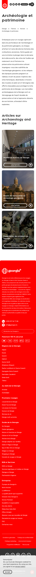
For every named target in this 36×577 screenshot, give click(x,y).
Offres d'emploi (6, 512)
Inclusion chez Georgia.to (10, 497)
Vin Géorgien (6, 426)
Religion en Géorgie (8, 451)
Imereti (4, 356)
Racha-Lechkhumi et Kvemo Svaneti (13, 368)
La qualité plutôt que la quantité (12, 494)
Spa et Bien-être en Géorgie (11, 448)
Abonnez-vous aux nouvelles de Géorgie (14, 515)
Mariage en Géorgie (8, 472)
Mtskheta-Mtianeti (8, 365)
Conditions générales (9, 537)
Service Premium (7, 500)
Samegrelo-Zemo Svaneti (10, 371)
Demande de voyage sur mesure (12, 518)
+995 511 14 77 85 (12, 321)
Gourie (4, 353)
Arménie (4, 390)
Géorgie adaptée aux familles (11, 442)
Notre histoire (6, 487)
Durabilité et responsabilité (10, 503)
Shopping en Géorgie (8, 454)
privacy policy (20, 566)
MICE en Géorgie (7, 466)
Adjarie (4, 350)
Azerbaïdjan (5, 393)
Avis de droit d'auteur (25, 541)
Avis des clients (7, 506)
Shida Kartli (5, 377)
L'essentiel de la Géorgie (9, 402)
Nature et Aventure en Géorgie (12, 432)
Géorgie (4, 29)
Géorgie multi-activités (9, 417)
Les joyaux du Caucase (9, 408)
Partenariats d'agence (9, 475)
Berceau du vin (6, 414)
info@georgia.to (11, 325)
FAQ (3, 521)
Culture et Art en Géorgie (10, 435)
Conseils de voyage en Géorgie (11, 457)
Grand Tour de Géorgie (9, 405)
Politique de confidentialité (25, 537)
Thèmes (13, 29)
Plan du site (25, 544)
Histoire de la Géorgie (8, 438)
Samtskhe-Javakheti (8, 374)
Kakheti (4, 359)
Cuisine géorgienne (8, 429)
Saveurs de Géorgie (8, 411)
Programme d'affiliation (13, 544)
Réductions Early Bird (9, 509)
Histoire (22, 29)
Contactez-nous (7, 524)
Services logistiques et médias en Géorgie (15, 469)
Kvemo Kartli (6, 362)
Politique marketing (10, 541)
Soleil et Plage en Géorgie (10, 445)
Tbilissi (4, 380)
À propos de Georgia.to (9, 484)
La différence (6, 490)
